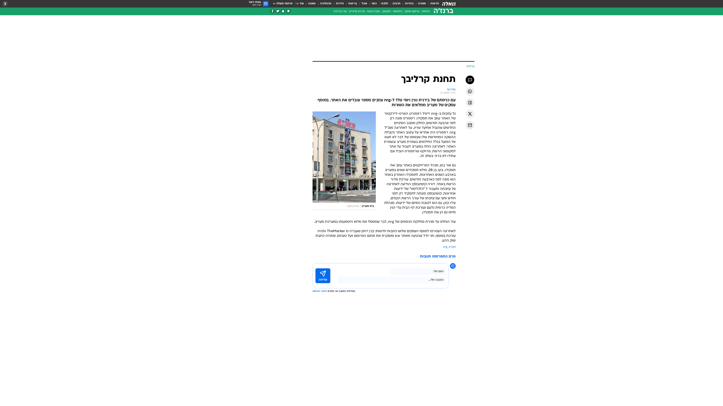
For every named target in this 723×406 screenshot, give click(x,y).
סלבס (384, 3)
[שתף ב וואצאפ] (470, 91)
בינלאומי (397, 11)
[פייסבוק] (272, 11)
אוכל (364, 3)
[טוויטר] (277, 11)
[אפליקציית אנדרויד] (288, 11)
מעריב (452, 247)
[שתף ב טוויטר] (470, 114)
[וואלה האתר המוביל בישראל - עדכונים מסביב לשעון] (449, 4)
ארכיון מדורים (357, 11)
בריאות (352, 3)
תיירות (340, 3)
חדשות (434, 3)
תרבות (396, 3)
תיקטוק (386, 11)
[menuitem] (432, 4)
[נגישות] (5, 4)
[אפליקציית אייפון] (283, 11)
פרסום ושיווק (412, 11)
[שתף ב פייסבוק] (470, 102)
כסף (374, 3)
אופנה (312, 3)
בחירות (409, 3)
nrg (445, 247)
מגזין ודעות (373, 11)
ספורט (422, 3)
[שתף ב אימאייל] (470, 125)
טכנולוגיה (325, 3)
